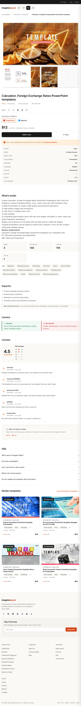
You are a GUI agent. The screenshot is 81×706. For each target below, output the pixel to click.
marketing (24, 527)
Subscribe (71, 629)
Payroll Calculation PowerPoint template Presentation (17, 523)
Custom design (34, 652)
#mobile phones (56, 270)
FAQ (57, 655)
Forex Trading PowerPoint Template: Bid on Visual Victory (18, 570)
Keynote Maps (6, 665)
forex (16, 527)
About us (32, 648)
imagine (9, 8)
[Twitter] (3, 614)
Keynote (23, 120)
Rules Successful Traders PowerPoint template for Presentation (60, 570)
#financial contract (42, 270)
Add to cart (26, 135)
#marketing (36, 266)
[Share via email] (26, 110)
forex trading (8, 527)
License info (60, 658)
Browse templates (51, 142)
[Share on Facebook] (22, 110)
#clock (23, 274)
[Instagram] (22, 614)
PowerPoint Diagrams (9, 655)
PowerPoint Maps (8, 662)
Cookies (4, 692)
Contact (77, 2)
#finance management (25, 270)
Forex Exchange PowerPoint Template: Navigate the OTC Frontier (60, 523)
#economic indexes (9, 270)
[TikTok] (31, 614)
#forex (55, 266)
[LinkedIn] (13, 614)
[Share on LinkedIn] (18, 110)
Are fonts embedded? (10, 461)
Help (71, 2)
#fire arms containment (10, 274)
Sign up (14, 435)
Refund (4, 689)
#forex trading (65, 266)
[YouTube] (27, 614)
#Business (10, 266)
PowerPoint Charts (8, 669)
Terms (4, 682)
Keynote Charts (7, 672)
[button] (40, 54)
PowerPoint (5, 648)
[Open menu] (19, 8)
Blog (30, 655)
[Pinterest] (17, 614)
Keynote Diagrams (8, 658)
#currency (46, 266)
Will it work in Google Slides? (13, 455)
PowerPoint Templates (21, 14)
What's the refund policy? (11, 473)
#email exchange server (50, 274)
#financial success (23, 266)
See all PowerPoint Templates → (68, 491)
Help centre (60, 648)
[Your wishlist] (24, 8)
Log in (8, 435)
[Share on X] (13, 110)
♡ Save (66, 135)
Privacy (4, 685)
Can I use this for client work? (13, 467)
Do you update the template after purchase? (19, 479)
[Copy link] (9, 110)
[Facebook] (8, 614)
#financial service (34, 274)
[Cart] (28, 8)
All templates (6, 14)
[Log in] (33, 8)
